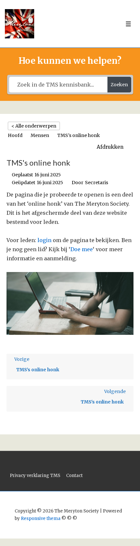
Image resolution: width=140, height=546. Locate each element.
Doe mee (81, 249)
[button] (113, 147)
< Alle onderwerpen (33, 126)
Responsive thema (41, 518)
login (44, 240)
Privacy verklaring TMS (35, 475)
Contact (74, 475)
